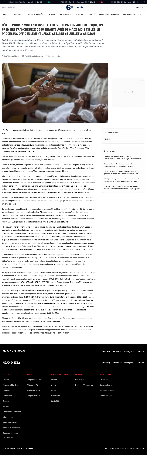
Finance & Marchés (35, 14)
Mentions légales (107, 390)
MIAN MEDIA (11, 362)
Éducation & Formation (109, 14)
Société (91, 14)
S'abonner (139, 7)
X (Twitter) (105, 351)
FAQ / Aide (104, 380)
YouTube (140, 351)
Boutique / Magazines (84, 385)
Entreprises (65, 14)
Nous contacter (106, 385)
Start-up (79, 14)
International (129, 14)
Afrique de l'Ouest (34, 380)
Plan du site (140, 448)
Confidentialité (114, 448)
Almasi (53, 390)
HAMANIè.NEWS (14, 351)
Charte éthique (106, 396)
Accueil (6, 14)
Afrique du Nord (33, 390)
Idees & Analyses (10, 422)
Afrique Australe (33, 396)
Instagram (129, 351)
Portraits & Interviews (11, 428)
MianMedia (55, 396)
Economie (18, 14)
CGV (105, 448)
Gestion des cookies (127, 448)
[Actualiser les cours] (143, 2)
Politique (52, 14)
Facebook (117, 351)
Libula (53, 385)
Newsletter (79, 380)
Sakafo (54, 380)
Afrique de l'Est (33, 385)
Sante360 (55, 401)
